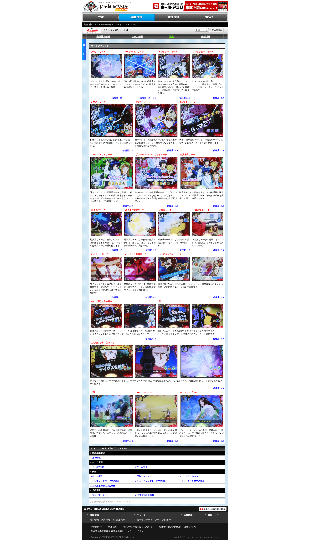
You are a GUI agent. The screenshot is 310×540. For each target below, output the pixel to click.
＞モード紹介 (96, 476)
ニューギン (118, 24)
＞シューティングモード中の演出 (150, 481)
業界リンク (213, 515)
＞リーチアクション (188, 476)
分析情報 (205, 36)
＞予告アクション (143, 476)
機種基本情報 (103, 36)
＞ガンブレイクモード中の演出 (104, 481)
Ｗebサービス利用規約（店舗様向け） (178, 527)
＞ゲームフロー (142, 467)
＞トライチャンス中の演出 (192, 481)
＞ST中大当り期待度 (144, 495)
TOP (100, 17)
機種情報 (137, 17)
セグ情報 (94, 520)
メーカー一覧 (104, 24)
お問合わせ (96, 527)
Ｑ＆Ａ (140, 531)
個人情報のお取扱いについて (138, 527)
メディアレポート (164, 520)
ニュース (141, 515)
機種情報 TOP (90, 24)
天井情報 (105, 520)
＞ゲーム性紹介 (97, 467)
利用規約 (112, 527)
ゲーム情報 (137, 36)
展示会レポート (145, 520)
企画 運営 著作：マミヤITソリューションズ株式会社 (196, 537)
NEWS (209, 17)
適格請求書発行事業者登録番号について (110, 531)
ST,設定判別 (119, 520)
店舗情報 (173, 17)
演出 (171, 36)
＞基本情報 (95, 458)
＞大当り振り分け (98, 495)
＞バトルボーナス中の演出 (102, 485)
